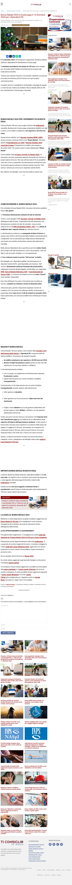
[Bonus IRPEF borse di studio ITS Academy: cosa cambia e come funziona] (36, 691)
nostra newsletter (10, 569)
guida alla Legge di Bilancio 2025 (17, 547)
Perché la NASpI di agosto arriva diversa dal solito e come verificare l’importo (11, 744)
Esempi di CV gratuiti (34, 846)
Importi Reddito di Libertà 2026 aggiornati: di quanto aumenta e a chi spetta (12, 767)
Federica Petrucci (10, 584)
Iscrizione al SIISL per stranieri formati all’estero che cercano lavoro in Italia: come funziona (11, 702)
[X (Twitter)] (54, 844)
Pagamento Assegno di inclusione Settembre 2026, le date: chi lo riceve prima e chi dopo (11, 680)
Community (68, 869)
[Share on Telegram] (19, 56)
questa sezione (14, 563)
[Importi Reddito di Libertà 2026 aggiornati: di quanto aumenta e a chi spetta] (12, 756)
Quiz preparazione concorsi (36, 844)
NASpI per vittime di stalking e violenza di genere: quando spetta (11, 788)
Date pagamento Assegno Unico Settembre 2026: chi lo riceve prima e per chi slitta (36, 657)
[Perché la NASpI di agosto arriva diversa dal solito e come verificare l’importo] (12, 734)
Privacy (63, 869)
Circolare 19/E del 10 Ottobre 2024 (27, 155)
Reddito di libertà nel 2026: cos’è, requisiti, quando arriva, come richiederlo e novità (10, 723)
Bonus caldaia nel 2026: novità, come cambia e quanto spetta (36, 809)
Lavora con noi (47, 875)
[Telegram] (61, 844)
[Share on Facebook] (7, 56)
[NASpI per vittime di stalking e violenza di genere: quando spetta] (12, 778)
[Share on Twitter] (10, 56)
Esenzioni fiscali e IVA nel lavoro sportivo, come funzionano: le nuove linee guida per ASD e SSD (35, 680)
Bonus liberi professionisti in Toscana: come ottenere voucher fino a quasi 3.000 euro (36, 832)
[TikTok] (57, 844)
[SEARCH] (70, 4)
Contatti (43, 869)
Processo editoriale (51, 869)
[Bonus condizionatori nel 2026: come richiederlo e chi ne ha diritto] (36, 756)
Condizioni (53, 875)
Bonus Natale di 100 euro (9, 521)
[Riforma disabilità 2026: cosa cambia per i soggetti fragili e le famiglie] (36, 712)
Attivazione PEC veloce (35, 855)
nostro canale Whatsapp (10, 575)
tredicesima (40, 125)
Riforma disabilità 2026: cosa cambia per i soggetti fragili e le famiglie (35, 722)
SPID (2, 272)
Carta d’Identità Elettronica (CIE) (16, 272)
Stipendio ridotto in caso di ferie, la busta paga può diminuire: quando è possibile (11, 832)
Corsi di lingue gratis (35, 857)
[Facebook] (50, 844)
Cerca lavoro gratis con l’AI (36, 852)
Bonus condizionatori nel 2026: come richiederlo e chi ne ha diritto (35, 767)
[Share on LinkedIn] (13, 56)
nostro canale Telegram (27, 569)
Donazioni (59, 875)
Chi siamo (39, 869)
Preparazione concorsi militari (37, 861)
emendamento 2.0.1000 (15, 143)
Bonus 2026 (29, 556)
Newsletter (58, 869)
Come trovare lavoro (34, 859)
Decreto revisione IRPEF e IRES (31, 137)
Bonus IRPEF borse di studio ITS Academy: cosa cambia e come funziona (34, 702)
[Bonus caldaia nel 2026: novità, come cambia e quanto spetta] (36, 799)
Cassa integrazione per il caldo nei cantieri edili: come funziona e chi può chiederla (36, 789)
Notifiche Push (40, 875)
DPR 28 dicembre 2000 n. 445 (24, 227)
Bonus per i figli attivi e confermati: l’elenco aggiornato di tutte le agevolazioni (11, 810)
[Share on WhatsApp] (16, 56)
